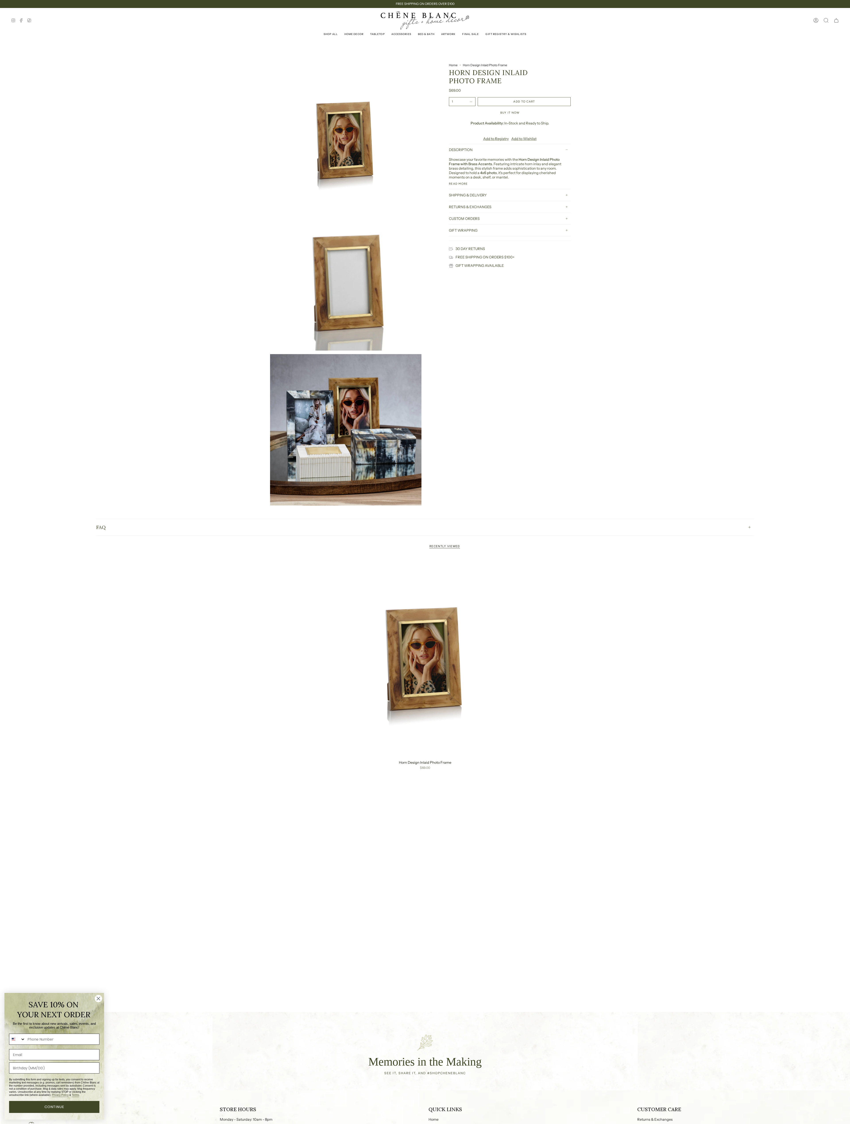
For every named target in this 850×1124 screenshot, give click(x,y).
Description (461, 149)
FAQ (101, 527)
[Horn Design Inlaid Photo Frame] (425, 657)
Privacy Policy (60, 1095)
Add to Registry (496, 138)
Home (453, 65)
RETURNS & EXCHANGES (470, 207)
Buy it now (510, 112)
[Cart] (836, 20)
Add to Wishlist (524, 138)
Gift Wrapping (463, 230)
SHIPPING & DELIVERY (468, 195)
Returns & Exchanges (655, 1119)
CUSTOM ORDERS (464, 218)
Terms (75, 1095)
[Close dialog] (98, 998)
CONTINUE (54, 1106)
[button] (826, 20)
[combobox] (17, 1039)
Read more (458, 183)
